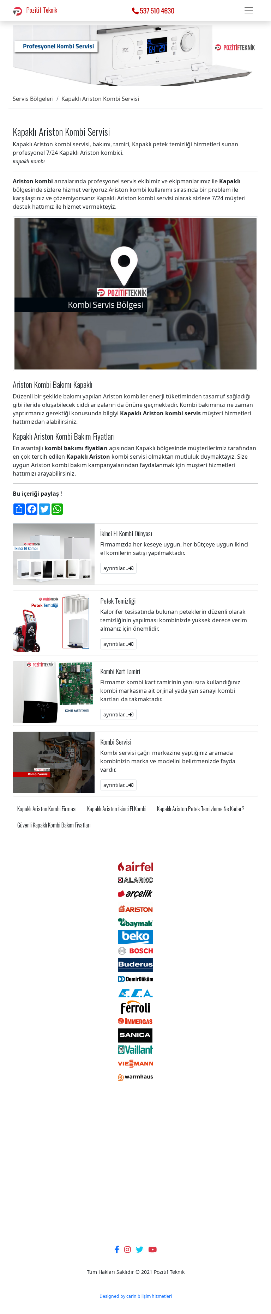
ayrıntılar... (115, 568)
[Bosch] (135, 950)
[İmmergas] (135, 1021)
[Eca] (135, 993)
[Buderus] (135, 964)
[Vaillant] (135, 1049)
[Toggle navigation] (248, 10)
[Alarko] (135, 880)
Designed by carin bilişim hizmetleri (136, 1296)
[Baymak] (135, 922)
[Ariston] (135, 908)
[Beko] (135, 936)
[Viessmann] (135, 1063)
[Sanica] (135, 1035)
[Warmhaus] (135, 1077)
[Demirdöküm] (135, 979)
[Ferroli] (135, 1007)
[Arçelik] (135, 894)
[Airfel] (135, 866)
